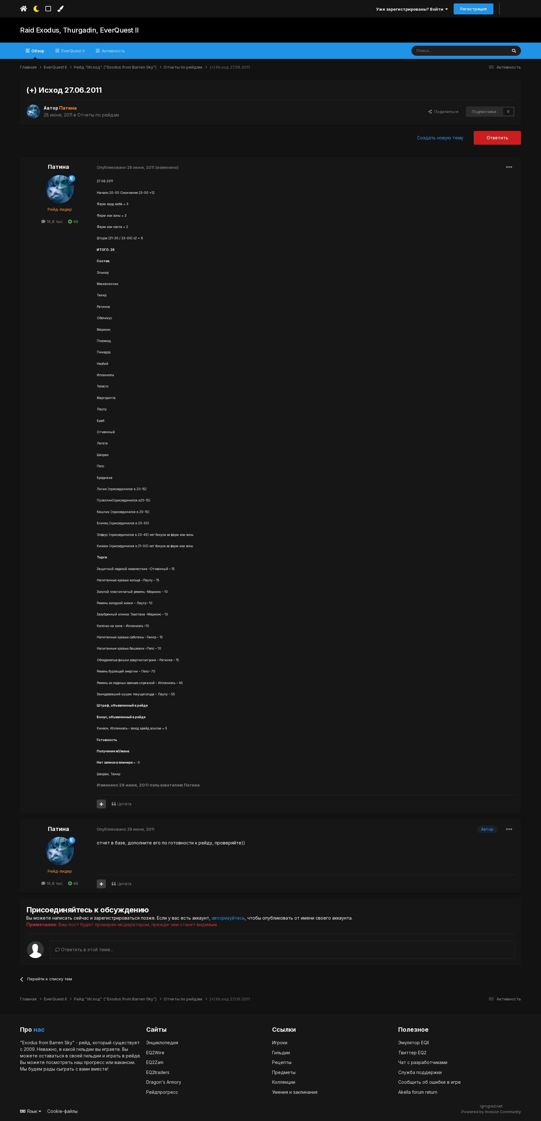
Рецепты (281, 1062)
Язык (32, 1111)
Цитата (124, 803)
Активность (112, 50)
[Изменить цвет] (60, 8)
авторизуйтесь (228, 918)
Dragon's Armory (163, 1082)
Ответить (497, 137)
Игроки (279, 1042)
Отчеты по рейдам (98, 114)
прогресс (94, 1062)
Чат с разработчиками (422, 1062)
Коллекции (283, 1082)
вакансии (124, 1062)
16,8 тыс (54, 221)
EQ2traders (157, 1072)
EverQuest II (72, 50)
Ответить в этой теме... (86, 949)
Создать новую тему (440, 137)
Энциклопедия (162, 1042)
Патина (58, 166)
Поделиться (445, 111)
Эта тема (490, 50)
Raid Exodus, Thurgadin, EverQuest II (79, 30)
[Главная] (23, 9)
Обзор (37, 50)
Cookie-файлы (62, 1111)
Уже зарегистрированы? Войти (410, 9)
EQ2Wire (155, 1052)
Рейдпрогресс (162, 1092)
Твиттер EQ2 (412, 1052)
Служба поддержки (420, 1072)
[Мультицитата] (101, 804)
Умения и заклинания (294, 1092)
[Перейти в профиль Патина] (33, 111)
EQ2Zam (154, 1062)
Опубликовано (125, 167)
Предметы (284, 1072)
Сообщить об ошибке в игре (429, 1082)
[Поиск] (514, 51)
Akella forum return (417, 1092)
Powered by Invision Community (491, 1111)
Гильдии (281, 1052)
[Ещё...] (509, 167)
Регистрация (473, 8)
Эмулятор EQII (413, 1042)
